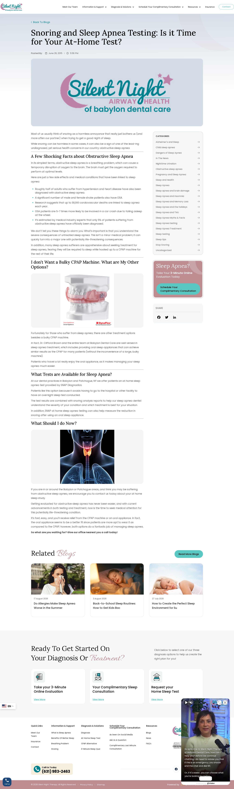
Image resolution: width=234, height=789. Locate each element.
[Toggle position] (219, 702)
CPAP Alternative (89, 743)
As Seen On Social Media (121, 734)
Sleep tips (161, 239)
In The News (162, 158)
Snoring (54, 749)
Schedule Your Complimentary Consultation (160, 7)
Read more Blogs (189, 554)
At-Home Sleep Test (90, 738)
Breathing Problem (60, 743)
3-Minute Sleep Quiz (90, 749)
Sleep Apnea (162, 185)
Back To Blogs (41, 22)
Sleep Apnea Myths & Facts (170, 217)
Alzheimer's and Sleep (167, 142)
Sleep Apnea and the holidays (171, 207)
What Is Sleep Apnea (61, 732)
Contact (226, 6)
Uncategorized (163, 250)
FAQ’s (148, 743)
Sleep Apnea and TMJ (167, 212)
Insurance (210, 7)
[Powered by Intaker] (211, 783)
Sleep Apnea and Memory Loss (172, 201)
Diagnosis (85, 732)
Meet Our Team (70, 7)
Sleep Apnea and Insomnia (170, 196)
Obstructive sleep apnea (169, 169)
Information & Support (93, 7)
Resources (193, 7)
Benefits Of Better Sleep (62, 738)
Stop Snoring (162, 244)
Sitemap (101, 784)
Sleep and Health (165, 179)
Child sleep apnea (165, 147)
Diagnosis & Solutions (121, 7)
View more (39, 699)
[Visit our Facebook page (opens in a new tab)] (176, 769)
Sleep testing (163, 234)
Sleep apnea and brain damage (172, 190)
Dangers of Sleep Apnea (169, 152)
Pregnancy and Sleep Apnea (171, 174)
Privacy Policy (86, 784)
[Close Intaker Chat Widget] (225, 702)
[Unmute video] (186, 702)
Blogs (148, 732)
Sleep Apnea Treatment (169, 228)
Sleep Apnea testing (166, 223)
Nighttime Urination (166, 163)
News (148, 738)
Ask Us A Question (118, 740)
